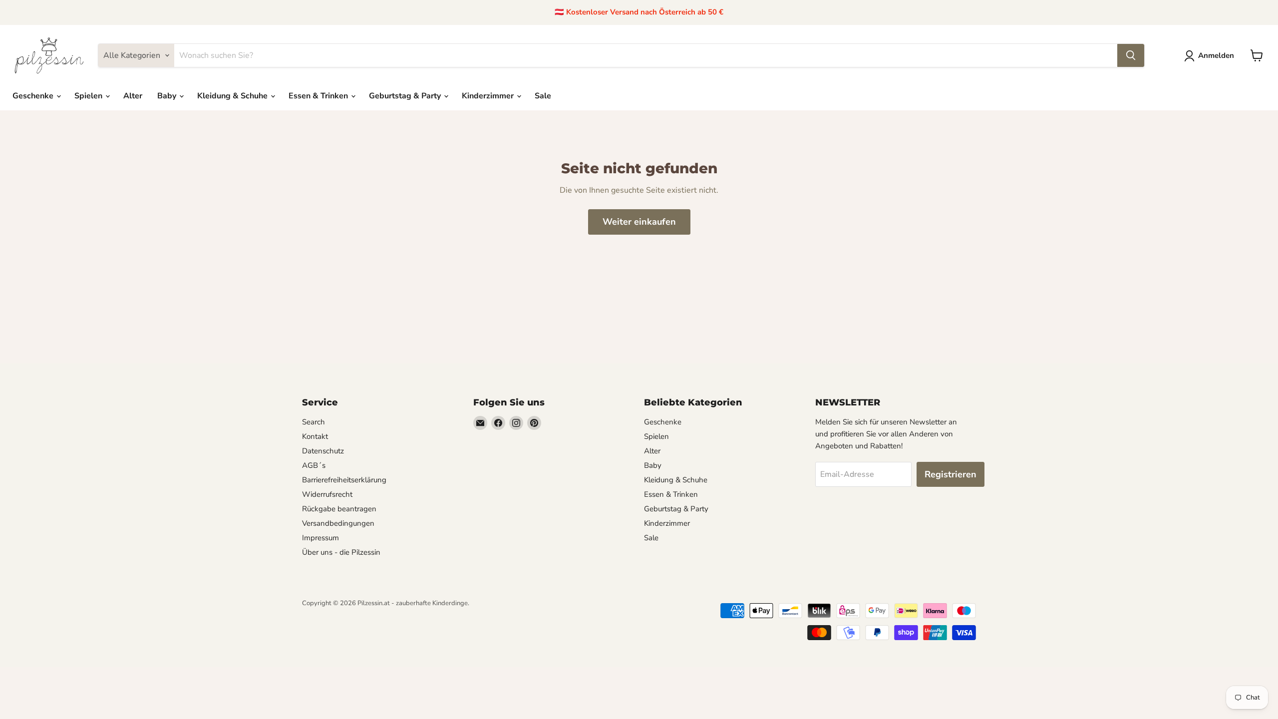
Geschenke (33, 95)
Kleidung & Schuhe (233, 95)
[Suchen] (1130, 55)
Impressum (320, 538)
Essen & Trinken (319, 95)
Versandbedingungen (338, 523)
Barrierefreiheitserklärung (344, 480)
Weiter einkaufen (639, 222)
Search (313, 422)
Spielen (89, 95)
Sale (543, 95)
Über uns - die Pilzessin (341, 552)
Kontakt (315, 436)
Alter (132, 95)
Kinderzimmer (489, 95)
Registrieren (950, 474)
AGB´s (313, 465)
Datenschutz (323, 451)
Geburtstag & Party (406, 95)
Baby (167, 95)
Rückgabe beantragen (339, 509)
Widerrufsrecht (327, 494)
